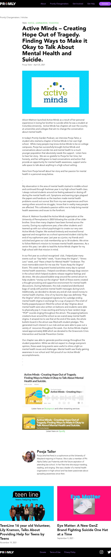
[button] (43, 4)
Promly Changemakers (9, 18)
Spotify (62, 431)
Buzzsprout (49, 409)
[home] (10, 3)
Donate (105, 4)
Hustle (31, 23)
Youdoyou (54, 23)
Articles (24, 18)
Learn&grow (41, 23)
